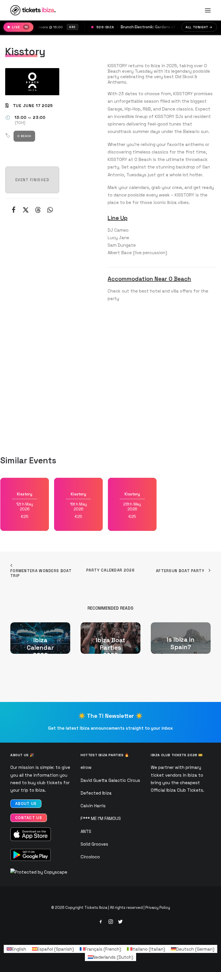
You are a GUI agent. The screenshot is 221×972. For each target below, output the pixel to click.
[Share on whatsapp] (50, 210)
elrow (86, 767)
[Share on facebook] (14, 210)
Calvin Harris (93, 805)
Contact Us (28, 817)
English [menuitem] (19, 949)
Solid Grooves (94, 844)
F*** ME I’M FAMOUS (101, 818)
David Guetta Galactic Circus (110, 780)
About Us (26, 803)
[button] (208, 10)
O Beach (24, 136)
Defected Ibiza (96, 793)
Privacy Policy (157, 907)
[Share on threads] (38, 210)
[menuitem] (16, 949)
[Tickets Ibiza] (33, 10)
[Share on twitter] (26, 210)
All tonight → (199, 27)
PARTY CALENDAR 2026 (110, 570)
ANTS (86, 831)
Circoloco (90, 856)
